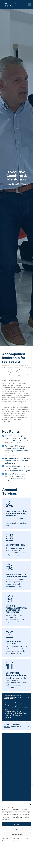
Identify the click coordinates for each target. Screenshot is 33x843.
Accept (16, 824)
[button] (30, 804)
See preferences (16, 834)
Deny (16, 829)
